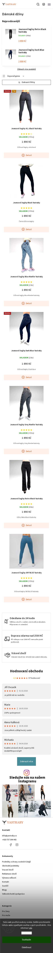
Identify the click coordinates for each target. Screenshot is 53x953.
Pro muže (6, 915)
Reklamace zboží (9, 873)
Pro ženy (6, 911)
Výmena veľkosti (9, 877)
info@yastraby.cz (9, 835)
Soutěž (5, 885)
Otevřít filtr (26, 82)
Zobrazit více (26, 761)
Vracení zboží (7, 869)
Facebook (10, 845)
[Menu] (49, 4)
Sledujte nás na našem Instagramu (27, 779)
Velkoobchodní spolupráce (13, 893)
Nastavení (26, 933)
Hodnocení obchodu (26, 671)
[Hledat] (38, 4)
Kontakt (5, 881)
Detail (29, 155)
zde (30, 928)
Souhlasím (26, 939)
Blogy (4, 889)
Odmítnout (26, 947)
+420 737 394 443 (9, 839)
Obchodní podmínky (10, 865)
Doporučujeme (13, 76)
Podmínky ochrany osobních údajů (16, 861)
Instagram (17, 845)
